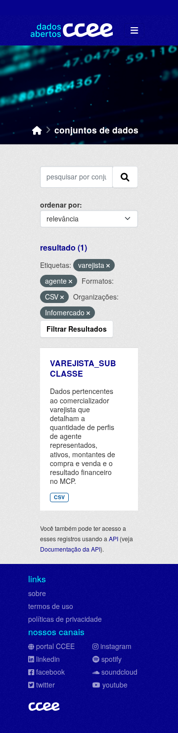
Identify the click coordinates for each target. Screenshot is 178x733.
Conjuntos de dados (96, 130)
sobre (37, 593)
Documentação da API (70, 549)
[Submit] (125, 177)
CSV (59, 497)
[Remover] (108, 265)
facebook (50, 672)
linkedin (48, 659)
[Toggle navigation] (134, 30)
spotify (111, 659)
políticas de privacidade (65, 619)
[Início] (37, 130)
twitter (45, 685)
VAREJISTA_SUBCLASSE (83, 368)
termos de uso (50, 606)
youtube (115, 685)
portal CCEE (55, 646)
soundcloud (119, 672)
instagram (116, 646)
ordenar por (60, 205)
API (113, 538)
